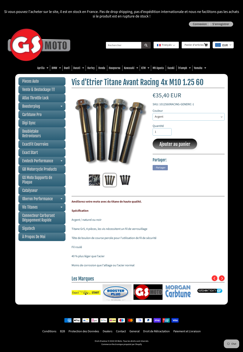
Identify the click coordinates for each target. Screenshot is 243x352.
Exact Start (30, 152)
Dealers (107, 331)
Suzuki (170, 68)
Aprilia (43, 68)
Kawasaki (131, 68)
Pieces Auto (30, 81)
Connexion (200, 24)
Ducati (79, 68)
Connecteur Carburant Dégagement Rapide (38, 217)
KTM (145, 68)
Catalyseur (30, 190)
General (134, 331)
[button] (166, 45)
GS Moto (118, 341)
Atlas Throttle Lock (35, 98)
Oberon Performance (43, 199)
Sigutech (28, 228)
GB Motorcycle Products (39, 169)
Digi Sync (29, 123)
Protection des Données (84, 331)
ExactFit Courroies (35, 144)
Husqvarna (114, 68)
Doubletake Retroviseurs (31, 133)
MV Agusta (158, 68)
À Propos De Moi (33, 236)
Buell (67, 68)
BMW (57, 68)
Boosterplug (43, 107)
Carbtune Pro (32, 114)
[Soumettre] (146, 45)
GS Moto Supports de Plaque (37, 180)
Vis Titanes (43, 208)
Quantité (158, 126)
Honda (101, 68)
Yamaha (200, 68)
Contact (121, 331)
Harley (91, 68)
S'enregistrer (220, 24)
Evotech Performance (43, 162)
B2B (62, 331)
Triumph (185, 68)
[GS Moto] (39, 45)
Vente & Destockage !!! (38, 89)
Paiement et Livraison (187, 331)
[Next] (222, 278)
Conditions (49, 331)
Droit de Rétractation (156, 331)
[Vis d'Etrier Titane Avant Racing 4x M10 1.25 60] (94, 180)
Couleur (158, 111)
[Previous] (214, 278)
